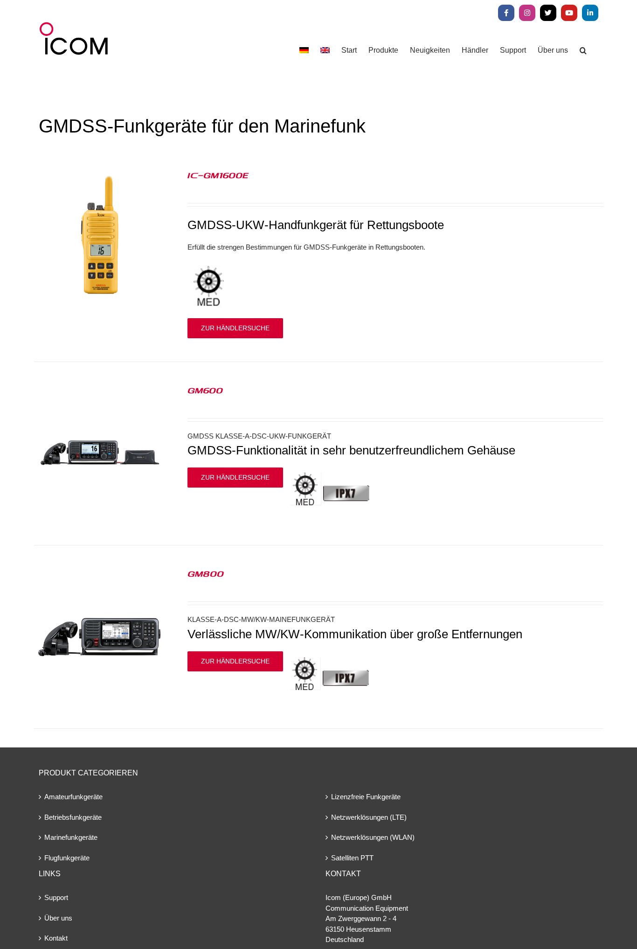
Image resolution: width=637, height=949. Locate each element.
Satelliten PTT (352, 858)
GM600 (205, 390)
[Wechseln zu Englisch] (325, 50)
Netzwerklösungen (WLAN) (373, 837)
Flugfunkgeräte (67, 858)
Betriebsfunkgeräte (73, 817)
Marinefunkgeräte (70, 837)
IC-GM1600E (218, 175)
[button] (583, 50)
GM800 (205, 573)
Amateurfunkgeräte (73, 797)
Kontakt (56, 938)
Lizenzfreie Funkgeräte (366, 797)
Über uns (58, 918)
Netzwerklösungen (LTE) (369, 817)
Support (56, 897)
